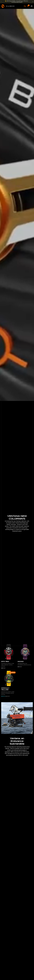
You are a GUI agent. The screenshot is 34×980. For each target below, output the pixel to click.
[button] (25, 6)
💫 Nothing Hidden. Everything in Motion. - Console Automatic (17, 1)
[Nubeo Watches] (7, 6)
